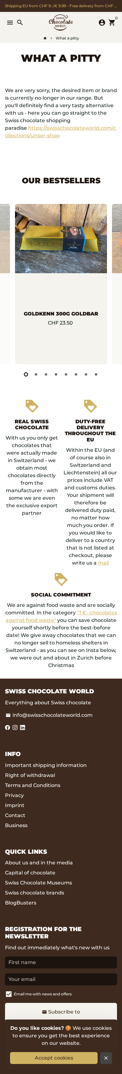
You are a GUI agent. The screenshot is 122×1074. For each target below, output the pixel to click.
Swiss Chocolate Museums (38, 883)
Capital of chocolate (30, 873)
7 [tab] (86, 374)
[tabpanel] (61, 284)
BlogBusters (20, 903)
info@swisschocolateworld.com (49, 715)
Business (16, 825)
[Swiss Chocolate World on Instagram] (15, 728)
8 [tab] (96, 374)
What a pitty (67, 38)
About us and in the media (39, 863)
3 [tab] (45, 374)
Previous (11, 283)
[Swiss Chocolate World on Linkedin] (22, 728)
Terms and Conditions (32, 785)
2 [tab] (35, 374)
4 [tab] (55, 374)
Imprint (14, 805)
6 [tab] (76, 374)
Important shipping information (46, 765)
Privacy (14, 795)
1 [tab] (25, 374)
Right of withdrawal (30, 775)
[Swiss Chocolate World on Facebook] (7, 728)
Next (111, 283)
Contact (15, 815)
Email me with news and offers (43, 994)
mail (103, 563)
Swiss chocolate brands (34, 893)
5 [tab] (66, 374)
